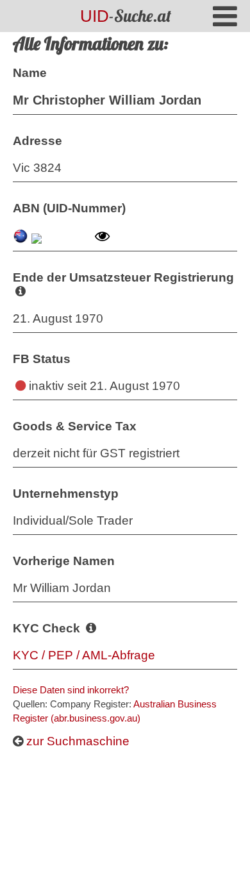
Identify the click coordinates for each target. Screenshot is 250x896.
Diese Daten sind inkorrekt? (71, 689)
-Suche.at (125, 15)
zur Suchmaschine (76, 741)
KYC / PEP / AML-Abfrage (84, 655)
